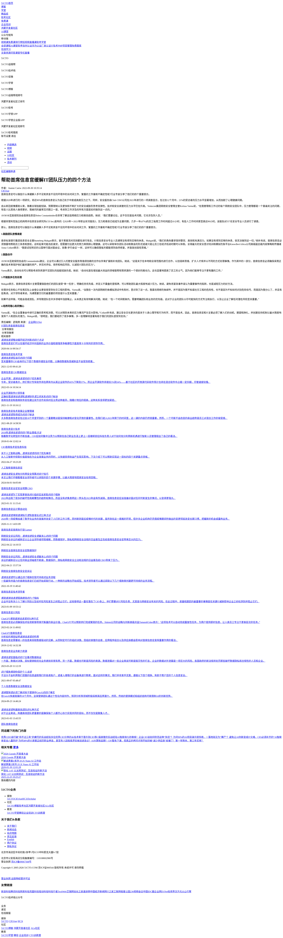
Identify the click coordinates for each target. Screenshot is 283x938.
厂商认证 (46, 45)
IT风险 (16, 612)
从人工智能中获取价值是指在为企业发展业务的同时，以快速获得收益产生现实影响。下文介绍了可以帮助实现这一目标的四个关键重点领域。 (75, 457)
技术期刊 (12, 159)
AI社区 (10, 155)
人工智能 (6, 467)
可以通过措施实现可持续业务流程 (28, 577)
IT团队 (4, 325)
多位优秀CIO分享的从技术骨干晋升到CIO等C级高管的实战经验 (84, 737)
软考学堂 (41, 42)
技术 (15, 354)
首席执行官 (19, 530)
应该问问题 (16, 358)
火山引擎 (186, 891)
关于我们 (12, 826)
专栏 (22, 53)
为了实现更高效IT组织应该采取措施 (30, 494)
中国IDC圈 (148, 891)
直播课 (33, 42)
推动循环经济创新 (22, 340)
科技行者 (53, 891)
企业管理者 (28, 411)
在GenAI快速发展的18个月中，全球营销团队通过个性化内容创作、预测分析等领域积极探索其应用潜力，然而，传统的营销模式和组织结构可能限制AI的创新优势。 (87, 696)
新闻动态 (12, 829)
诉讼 (29, 571)
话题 (9, 151)
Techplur (32, 799)
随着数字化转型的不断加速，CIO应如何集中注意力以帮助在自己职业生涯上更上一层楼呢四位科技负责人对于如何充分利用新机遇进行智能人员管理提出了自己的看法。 (89, 436)
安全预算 (22, 488)
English (10, 839)
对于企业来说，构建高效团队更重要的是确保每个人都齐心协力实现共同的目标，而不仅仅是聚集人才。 (55, 713)
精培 (21, 813)
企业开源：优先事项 (21, 378)
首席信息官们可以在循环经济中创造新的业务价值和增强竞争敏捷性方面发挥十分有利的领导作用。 (53, 343)
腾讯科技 (15, 891)
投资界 (171, 891)
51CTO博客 (13, 806)
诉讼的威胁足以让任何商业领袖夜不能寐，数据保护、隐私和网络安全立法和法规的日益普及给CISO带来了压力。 (60, 560)
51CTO (10, 799)
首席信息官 (19, 325)
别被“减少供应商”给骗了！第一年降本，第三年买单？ (175, 740)
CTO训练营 (39, 813)
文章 (3, 53)
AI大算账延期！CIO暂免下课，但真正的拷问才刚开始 (119, 740)
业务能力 (17, 651)
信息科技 (22, 447)
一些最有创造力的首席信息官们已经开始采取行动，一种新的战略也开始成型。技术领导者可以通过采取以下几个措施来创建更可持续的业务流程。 (77, 581)
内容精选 (12, 144)
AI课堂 (4, 31)
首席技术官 (11, 447)
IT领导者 (20, 393)
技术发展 (17, 411)
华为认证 (36, 45)
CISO (30, 488)
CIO (15, 372)
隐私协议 (12, 846)
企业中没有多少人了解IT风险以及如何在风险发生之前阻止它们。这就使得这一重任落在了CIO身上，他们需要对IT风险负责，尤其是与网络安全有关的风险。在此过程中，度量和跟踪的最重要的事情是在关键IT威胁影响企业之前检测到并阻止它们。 (130, 601)
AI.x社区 (49, 806)
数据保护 (32, 550)
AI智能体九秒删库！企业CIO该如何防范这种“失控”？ (145, 737)
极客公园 (125, 891)
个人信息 (6, 686)
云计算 (16, 509)
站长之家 (78, 891)
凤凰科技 (34, 891)
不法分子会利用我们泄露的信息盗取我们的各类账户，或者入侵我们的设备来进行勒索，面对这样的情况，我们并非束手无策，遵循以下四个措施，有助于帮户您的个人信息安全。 (94, 675)
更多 (16, 747)
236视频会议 (136, 891)
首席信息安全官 (9, 488)
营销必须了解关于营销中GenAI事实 (28, 692)
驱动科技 (43, 891)
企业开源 (6, 393)
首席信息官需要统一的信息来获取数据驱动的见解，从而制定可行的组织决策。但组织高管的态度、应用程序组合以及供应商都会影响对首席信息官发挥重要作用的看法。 (89, 640)
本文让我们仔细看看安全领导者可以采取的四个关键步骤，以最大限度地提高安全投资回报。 (49, 477)
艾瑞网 (70, 891)
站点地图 (12, 833)
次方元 (178, 891)
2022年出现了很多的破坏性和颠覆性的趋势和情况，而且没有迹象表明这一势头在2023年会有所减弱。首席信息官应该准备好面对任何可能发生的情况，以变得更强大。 (88, 498)
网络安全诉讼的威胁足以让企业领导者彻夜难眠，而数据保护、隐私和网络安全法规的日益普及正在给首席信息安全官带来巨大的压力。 (72, 539)
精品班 (4, 14)
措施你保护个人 (16, 672)
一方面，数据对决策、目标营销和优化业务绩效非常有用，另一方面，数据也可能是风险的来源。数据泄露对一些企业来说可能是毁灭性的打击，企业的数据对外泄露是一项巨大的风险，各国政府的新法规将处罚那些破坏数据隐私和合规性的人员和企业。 (133, 661)
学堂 (3, 10)
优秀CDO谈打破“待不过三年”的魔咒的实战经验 (26, 737)
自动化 (23, 509)
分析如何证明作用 (20, 636)
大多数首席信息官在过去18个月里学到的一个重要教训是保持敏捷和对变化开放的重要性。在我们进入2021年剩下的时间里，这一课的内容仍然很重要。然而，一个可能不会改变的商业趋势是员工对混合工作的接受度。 (114, 418)
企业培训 (6, 24)
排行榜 (18, 42)
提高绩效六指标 (20, 598)
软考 (20, 45)
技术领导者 (19, 592)
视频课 (4, 42)
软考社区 (6, 17)
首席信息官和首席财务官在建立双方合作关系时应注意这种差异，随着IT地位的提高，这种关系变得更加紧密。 (59, 400)
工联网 (117, 891)
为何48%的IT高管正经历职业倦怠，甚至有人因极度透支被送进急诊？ (55, 740)
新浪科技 (6, 891)
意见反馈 (12, 836)
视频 (9, 148)
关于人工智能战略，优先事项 (26, 453)
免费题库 (76, 45)
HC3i (25, 799)
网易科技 (24, 891)
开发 (20, 354)
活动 (9, 162)
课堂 (17, 53)
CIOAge (18, 799)
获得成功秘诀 (17, 414)
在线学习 (6, 49)
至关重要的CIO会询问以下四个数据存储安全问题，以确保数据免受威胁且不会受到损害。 (48, 361)
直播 (27, 53)
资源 (8, 53)
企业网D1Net (35, 322)
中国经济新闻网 (98, 891)
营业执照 (6, 878)
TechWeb (62, 891)
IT (14, 429)
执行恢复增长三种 (26, 515)
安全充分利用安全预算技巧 (24, 474)
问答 (13, 53)
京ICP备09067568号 (21, 861)
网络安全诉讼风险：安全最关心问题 (29, 536)
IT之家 (110, 891)
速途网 (86, 891)
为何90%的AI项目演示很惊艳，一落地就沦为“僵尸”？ (201, 737)
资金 (10, 325)
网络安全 (6, 550)
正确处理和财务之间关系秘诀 (29, 396)
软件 (13, 393)
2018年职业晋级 (21, 432)
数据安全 (22, 372)
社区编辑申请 (8, 171)
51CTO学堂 (13, 813)
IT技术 (54, 45)
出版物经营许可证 (20, 878)
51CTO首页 (7, 3)
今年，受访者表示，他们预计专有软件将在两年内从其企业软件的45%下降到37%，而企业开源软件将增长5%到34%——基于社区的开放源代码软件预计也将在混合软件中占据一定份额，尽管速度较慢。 (105, 382)
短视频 (25, 42)
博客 (3, 6)
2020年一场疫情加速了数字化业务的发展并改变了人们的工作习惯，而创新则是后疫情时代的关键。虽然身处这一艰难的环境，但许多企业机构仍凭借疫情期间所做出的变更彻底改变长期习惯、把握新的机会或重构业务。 (115, 519)
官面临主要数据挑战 (21, 657)
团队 (3, 724)
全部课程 (6, 45)
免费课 (4, 21)
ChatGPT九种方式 (19, 618)
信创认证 (27, 45)
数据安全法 (16, 686)
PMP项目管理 (65, 45)
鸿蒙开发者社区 (9, 28)
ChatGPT (5, 633)
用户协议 (12, 843)
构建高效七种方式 (20, 709)
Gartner (28, 530)
